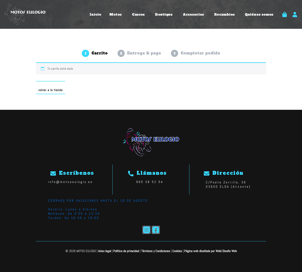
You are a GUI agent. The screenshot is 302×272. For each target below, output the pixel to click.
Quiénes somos (259, 14)
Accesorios (193, 14)
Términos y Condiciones (155, 251)
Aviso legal (104, 251)
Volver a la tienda (50, 90)
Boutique (164, 14)
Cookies (177, 251)
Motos (115, 14)
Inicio (95, 14)
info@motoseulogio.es (70, 182)
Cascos (138, 14)
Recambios (224, 14)
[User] (295, 14)
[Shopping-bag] (284, 14)
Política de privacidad (126, 251)
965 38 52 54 (149, 182)
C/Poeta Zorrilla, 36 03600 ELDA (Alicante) (228, 184)
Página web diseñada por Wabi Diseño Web (210, 251)
